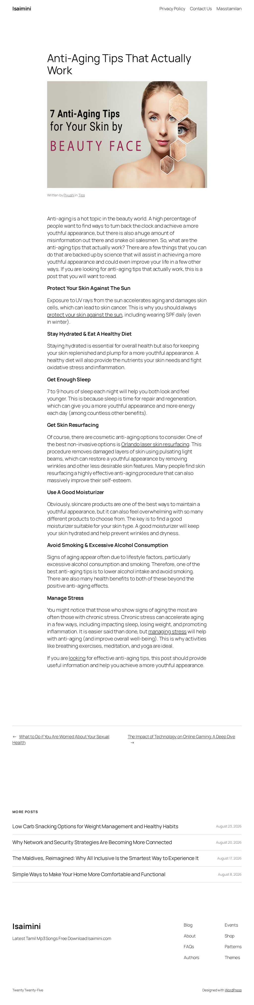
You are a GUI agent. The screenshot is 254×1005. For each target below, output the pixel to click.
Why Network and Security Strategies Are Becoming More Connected (92, 842)
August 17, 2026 (229, 858)
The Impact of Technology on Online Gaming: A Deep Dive (181, 736)
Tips (81, 195)
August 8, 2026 (230, 874)
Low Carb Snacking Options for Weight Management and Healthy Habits (95, 826)
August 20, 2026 (229, 842)
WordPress (233, 990)
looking (77, 657)
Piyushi (69, 195)
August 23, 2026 (229, 826)
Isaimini (21, 8)
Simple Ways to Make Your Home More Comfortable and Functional (88, 874)
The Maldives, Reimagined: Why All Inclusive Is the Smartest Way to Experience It (105, 858)
